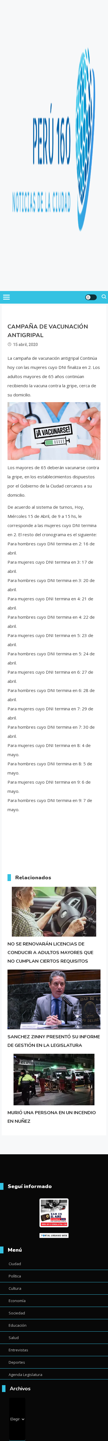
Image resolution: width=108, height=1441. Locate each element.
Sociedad (17, 1313)
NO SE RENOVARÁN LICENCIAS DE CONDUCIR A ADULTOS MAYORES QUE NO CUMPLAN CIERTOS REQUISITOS (50, 952)
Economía (17, 1300)
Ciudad (15, 1263)
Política (15, 1276)
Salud (14, 1337)
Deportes (17, 1362)
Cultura (15, 1288)
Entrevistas (18, 1349)
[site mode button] (91, 297)
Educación (17, 1325)
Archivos (20, 1388)
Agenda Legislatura (25, 1374)
